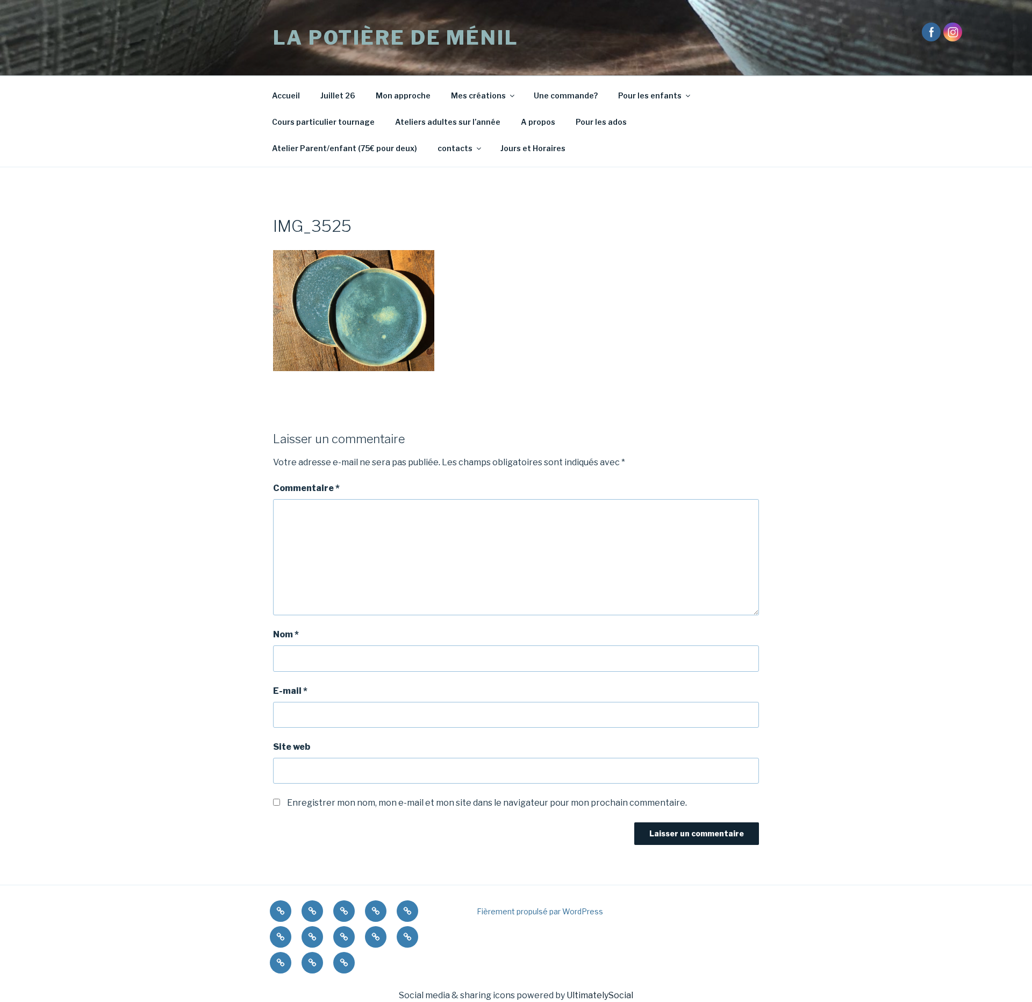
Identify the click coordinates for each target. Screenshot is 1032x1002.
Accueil (286, 95)
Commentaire (306, 488)
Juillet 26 (337, 95)
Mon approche (403, 95)
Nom (286, 634)
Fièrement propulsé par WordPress (540, 911)
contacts (455, 148)
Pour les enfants (650, 95)
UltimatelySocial (600, 995)
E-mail (290, 691)
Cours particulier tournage (323, 121)
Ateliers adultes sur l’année (447, 121)
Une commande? (566, 95)
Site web (291, 747)
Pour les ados (601, 121)
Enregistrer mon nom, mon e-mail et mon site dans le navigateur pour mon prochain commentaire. (487, 803)
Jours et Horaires (532, 148)
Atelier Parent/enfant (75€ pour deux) (344, 148)
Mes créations (478, 95)
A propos (538, 121)
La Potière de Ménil (396, 37)
